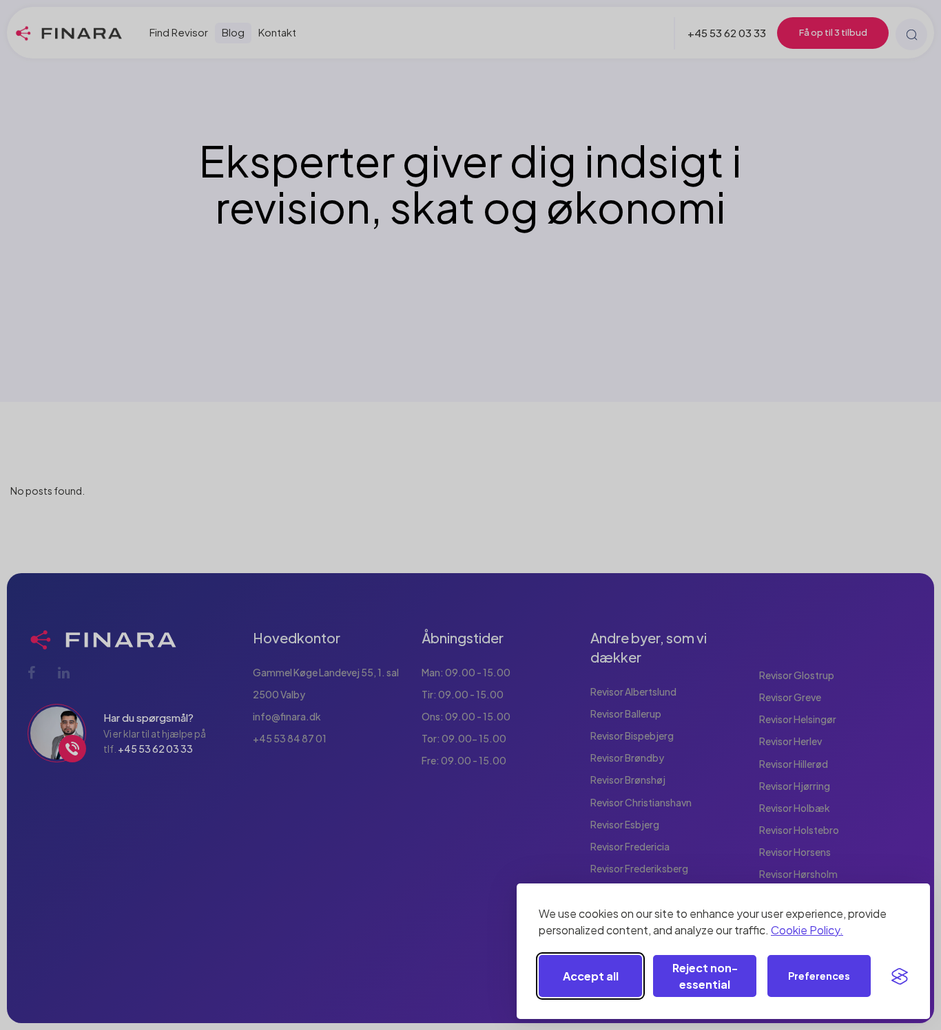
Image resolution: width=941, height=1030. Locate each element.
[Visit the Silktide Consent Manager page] (899, 976)
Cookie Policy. (807, 930)
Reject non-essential (705, 976)
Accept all (591, 976)
